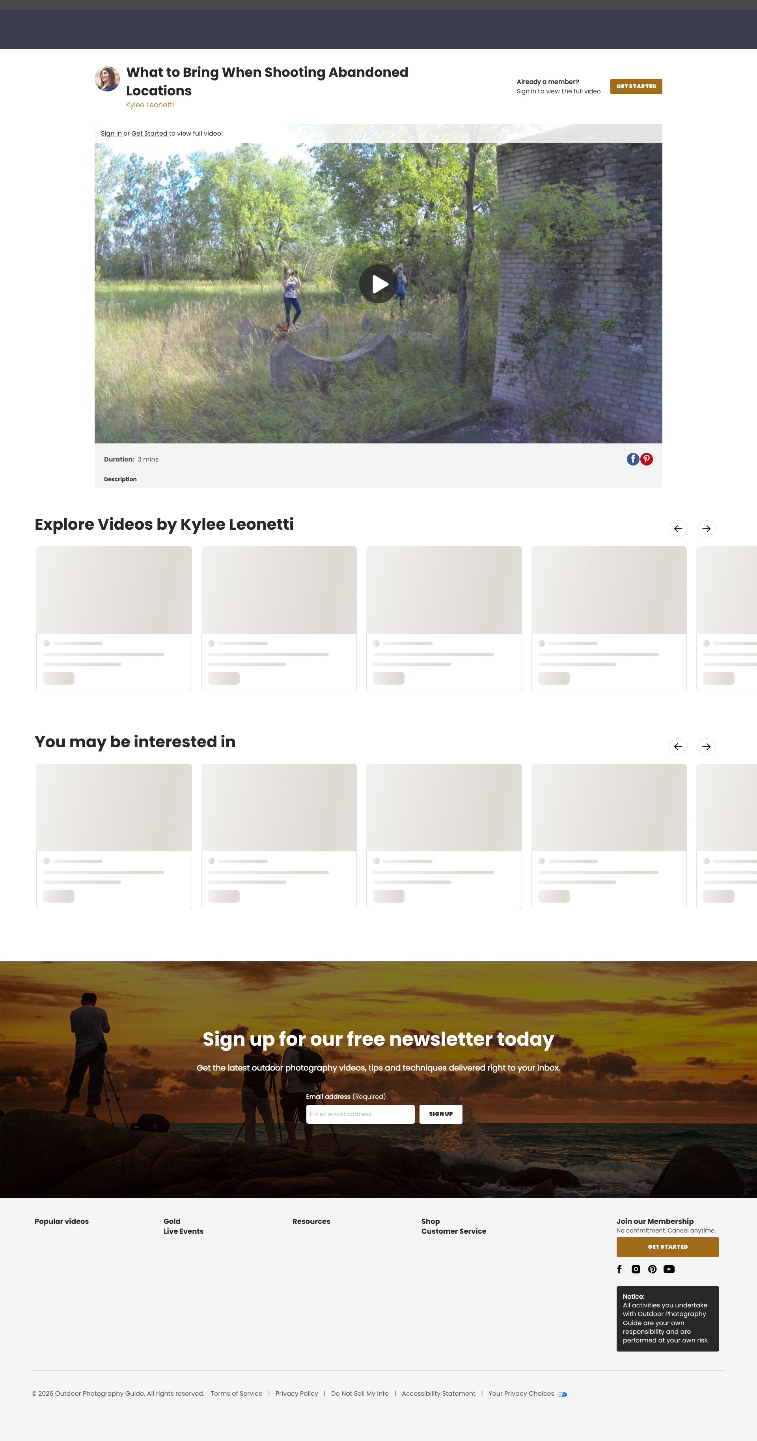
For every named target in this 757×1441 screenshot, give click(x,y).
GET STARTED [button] (636, 86)
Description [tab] (120, 479)
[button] (559, 86)
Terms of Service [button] (237, 1393)
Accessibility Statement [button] (438, 1393)
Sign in (112, 133)
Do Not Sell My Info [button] (360, 1393)
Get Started (150, 133)
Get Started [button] (668, 1247)
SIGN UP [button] (441, 1114)
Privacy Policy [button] (297, 1393)
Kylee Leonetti (150, 105)
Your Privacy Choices (521, 1393)
